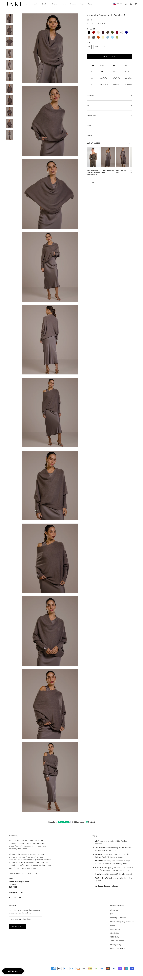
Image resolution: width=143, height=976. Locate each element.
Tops (82, 4)
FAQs (112, 914)
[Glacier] (112, 37)
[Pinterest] (20, 897)
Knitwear (73, 4)
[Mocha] (89, 37)
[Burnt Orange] (98, 37)
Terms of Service (117, 941)
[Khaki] (112, 32)
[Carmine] (93, 32)
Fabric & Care (91, 115)
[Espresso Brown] (107, 32)
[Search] (131, 4)
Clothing (44, 4)
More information (94, 183)
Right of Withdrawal (118, 948)
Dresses (54, 4)
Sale (26, 4)
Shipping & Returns (118, 917)
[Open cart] (136, 4)
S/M (96, 47)
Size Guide (114, 933)
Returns (89, 135)
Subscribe (17, 926)
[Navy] (126, 32)
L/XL (103, 47)
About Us (114, 910)
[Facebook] (10, 897)
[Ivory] (121, 32)
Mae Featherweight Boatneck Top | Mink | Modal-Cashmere (93, 172)
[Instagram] (15, 897)
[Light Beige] (98, 32)
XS (89, 47)
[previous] (125, 143)
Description (90, 95)
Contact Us (115, 929)
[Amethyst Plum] (103, 32)
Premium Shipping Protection (122, 921)
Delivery (89, 125)
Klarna (112, 925)
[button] (13, 971)
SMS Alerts (114, 937)
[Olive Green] (117, 37)
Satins (64, 4)
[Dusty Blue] (107, 37)
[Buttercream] (103, 37)
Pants (90, 4)
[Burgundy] (117, 32)
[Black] (89, 32)
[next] (129, 143)
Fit (88, 105)
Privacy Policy (115, 944)
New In (35, 4)
